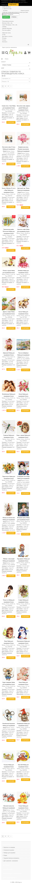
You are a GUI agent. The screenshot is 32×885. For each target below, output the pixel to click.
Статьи (4, 40)
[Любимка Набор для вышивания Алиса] (23, 262)
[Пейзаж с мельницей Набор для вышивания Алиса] (8, 550)
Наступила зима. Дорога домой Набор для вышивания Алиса (23, 108)
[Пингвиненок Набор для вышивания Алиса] (23, 633)
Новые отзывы (6, 65)
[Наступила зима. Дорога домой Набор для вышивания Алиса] (23, 97)
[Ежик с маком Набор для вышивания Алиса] (23, 427)
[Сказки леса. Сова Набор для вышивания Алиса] (8, 97)
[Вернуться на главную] (1, 59)
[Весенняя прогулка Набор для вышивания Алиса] (8, 797)
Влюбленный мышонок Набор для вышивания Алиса (9, 725)
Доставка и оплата (7, 36)
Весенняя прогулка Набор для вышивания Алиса (9, 808)
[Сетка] (2, 75)
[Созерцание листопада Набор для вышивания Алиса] (23, 468)
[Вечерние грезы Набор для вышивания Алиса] (23, 509)
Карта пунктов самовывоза (9, 47)
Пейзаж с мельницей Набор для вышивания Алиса (9, 561)
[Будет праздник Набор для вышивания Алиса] (8, 674)
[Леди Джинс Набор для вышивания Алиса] (23, 550)
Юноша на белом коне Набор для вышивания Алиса (9, 519)
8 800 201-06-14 (6, 7)
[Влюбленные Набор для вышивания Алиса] (8, 386)
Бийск (6, 10)
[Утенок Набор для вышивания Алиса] (23, 797)
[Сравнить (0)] (28, 44)
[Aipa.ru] (16, 52)
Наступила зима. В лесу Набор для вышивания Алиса (8, 149)
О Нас (4, 34)
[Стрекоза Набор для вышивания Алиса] (8, 427)
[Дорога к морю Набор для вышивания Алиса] (8, 303)
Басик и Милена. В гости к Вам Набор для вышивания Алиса (8, 190)
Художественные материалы (11, 858)
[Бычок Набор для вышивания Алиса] (23, 303)
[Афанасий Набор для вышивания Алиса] (8, 344)
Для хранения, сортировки (11, 860)
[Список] (4, 75)
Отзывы (4, 38)
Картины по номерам (9, 847)
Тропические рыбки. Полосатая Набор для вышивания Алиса (9, 231)
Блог (2, 68)
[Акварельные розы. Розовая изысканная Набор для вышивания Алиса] (23, 139)
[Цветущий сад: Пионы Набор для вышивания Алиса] (23, 180)
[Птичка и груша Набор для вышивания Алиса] (8, 262)
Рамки (5, 855)
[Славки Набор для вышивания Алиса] (23, 592)
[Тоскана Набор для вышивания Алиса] (8, 756)
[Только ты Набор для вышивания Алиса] (8, 592)
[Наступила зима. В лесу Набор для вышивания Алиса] (8, 139)
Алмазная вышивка (9, 850)
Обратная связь (6, 32)
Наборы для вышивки (9, 852)
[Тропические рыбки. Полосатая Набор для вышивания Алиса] (8, 221)
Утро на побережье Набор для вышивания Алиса (23, 355)
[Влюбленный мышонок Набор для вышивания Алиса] (8, 715)
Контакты (4, 41)
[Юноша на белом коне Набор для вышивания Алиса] (8, 509)
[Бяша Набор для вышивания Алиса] (23, 674)
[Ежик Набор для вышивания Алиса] (8, 633)
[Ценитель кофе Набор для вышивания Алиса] (23, 221)
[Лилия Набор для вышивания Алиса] (23, 386)
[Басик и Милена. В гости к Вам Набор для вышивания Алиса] (8, 180)
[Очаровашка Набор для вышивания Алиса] (23, 715)
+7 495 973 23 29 (6, 8)
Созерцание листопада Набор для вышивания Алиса (23, 478)
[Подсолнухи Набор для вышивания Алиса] (8, 468)
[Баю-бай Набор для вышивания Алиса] (23, 756)
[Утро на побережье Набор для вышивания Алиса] (23, 344)
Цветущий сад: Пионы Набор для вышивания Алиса (23, 190)
